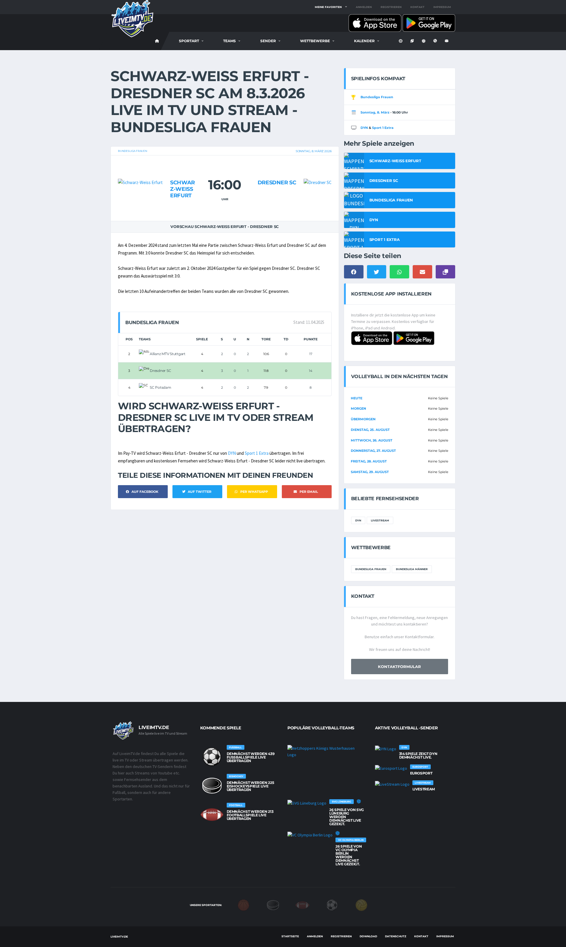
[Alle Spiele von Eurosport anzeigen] (391, 768)
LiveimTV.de (119, 936)
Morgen (358, 408)
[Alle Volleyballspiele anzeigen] (359, 801)
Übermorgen (363, 419)
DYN (232, 453)
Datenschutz (395, 936)
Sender (268, 41)
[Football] (302, 904)
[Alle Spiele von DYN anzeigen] (385, 748)
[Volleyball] (361, 904)
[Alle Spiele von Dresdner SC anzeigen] (318, 171)
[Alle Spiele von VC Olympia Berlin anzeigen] (310, 834)
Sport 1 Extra (257, 453)
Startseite (290, 936)
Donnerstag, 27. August (373, 451)
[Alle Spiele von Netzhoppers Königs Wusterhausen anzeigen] (325, 751)
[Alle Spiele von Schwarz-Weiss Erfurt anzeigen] (140, 171)
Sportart (189, 41)
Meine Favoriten (328, 7)
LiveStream (380, 520)
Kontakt (417, 7)
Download (368, 936)
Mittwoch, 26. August (371, 440)
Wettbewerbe (315, 41)
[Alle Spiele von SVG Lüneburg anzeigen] (306, 802)
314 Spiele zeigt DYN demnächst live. (418, 755)
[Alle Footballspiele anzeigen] (212, 814)
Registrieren (391, 7)
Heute (356, 398)
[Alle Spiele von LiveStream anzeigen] (392, 783)
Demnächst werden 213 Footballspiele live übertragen (250, 815)
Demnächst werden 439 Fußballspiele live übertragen (251, 757)
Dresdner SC (277, 182)
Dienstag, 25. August (370, 430)
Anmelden (364, 7)
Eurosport (421, 773)
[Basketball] (243, 904)
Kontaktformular (399, 666)
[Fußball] (332, 904)
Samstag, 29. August (370, 472)
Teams (229, 41)
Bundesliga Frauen (132, 150)
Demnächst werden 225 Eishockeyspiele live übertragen (250, 786)
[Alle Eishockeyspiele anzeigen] (212, 785)
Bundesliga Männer (412, 569)
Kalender (364, 41)
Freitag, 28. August (369, 461)
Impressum (442, 7)
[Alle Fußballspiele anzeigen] (212, 757)
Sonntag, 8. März (375, 112)
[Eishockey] (273, 904)
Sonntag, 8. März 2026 (314, 151)
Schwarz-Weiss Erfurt (182, 188)
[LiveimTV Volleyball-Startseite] (157, 41)
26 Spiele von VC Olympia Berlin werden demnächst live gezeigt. (348, 855)
